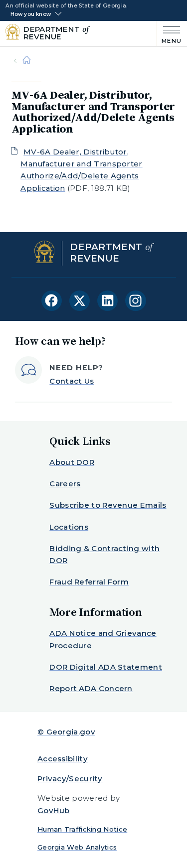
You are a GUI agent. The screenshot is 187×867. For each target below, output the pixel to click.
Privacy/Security (70, 778)
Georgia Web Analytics (77, 847)
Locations (68, 527)
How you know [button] (30, 14)
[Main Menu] (169, 33)
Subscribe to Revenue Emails (107, 505)
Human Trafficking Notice (82, 829)
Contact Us (71, 381)
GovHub (53, 810)
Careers (64, 483)
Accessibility (62, 758)
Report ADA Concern (90, 688)
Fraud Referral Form (89, 581)
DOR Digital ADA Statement (105, 667)
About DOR (71, 462)
